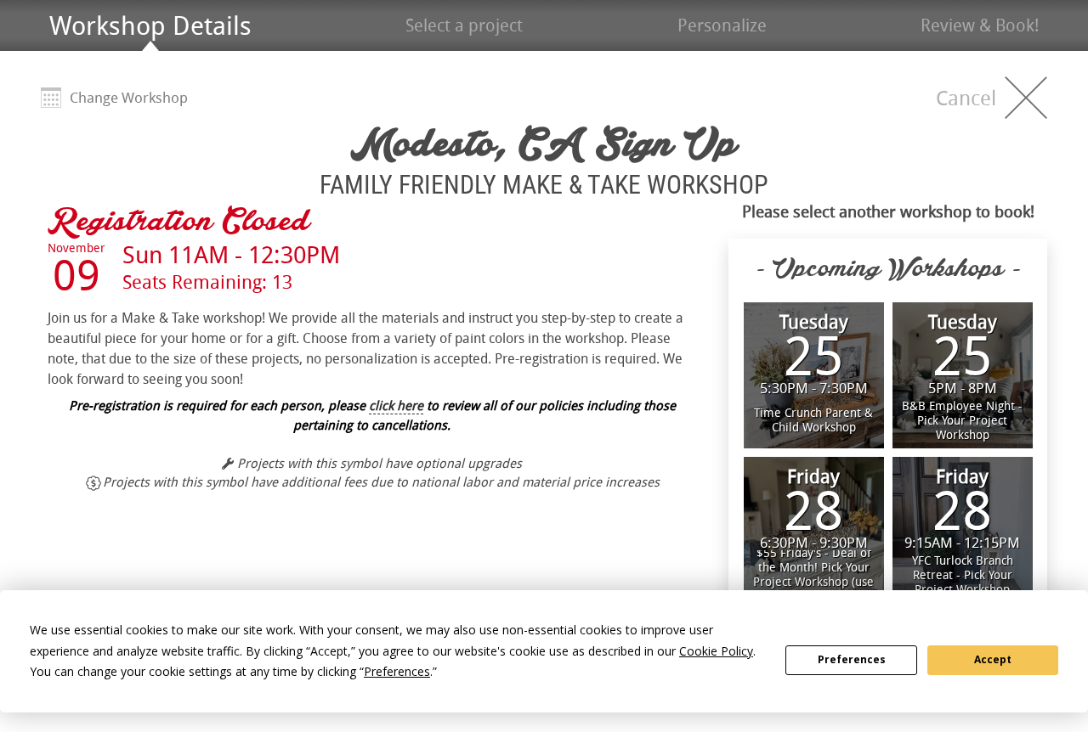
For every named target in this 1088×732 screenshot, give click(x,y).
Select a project (464, 25)
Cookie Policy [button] (716, 651)
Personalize (722, 25)
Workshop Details (150, 25)
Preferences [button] (397, 671)
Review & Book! (980, 25)
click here (396, 405)
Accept (993, 659)
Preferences (852, 659)
